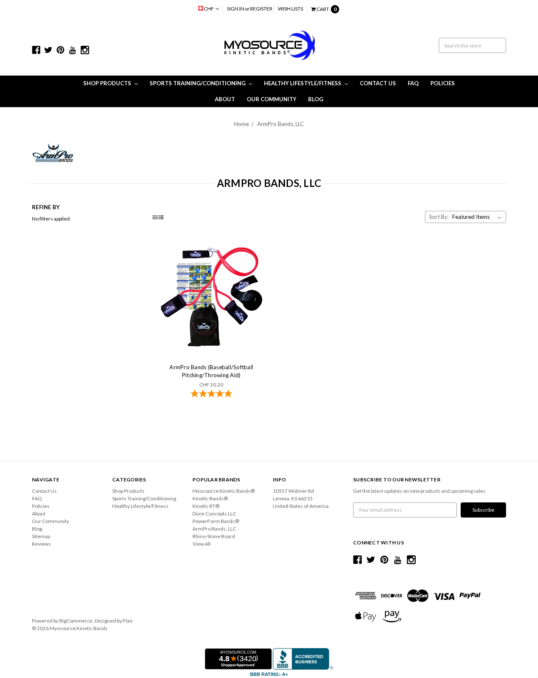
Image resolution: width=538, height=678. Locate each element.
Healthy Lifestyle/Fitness (303, 83)
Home (241, 124)
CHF (209, 8)
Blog (315, 99)
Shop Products (107, 83)
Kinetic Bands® (210, 498)
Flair (127, 621)
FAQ (413, 83)
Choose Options (211, 296)
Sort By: (438, 216)
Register (261, 8)
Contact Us (378, 83)
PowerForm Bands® (216, 521)
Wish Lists (290, 8)
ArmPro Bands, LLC (280, 124)
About (225, 99)
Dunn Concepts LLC (214, 513)
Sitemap (41, 536)
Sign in (235, 8)
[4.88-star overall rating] (211, 394)
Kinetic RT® (206, 506)
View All (202, 544)
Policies (442, 83)
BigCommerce (75, 621)
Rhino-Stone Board (214, 536)
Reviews (41, 544)
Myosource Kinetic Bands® (224, 491)
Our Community (271, 99)
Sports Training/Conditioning (198, 83)
